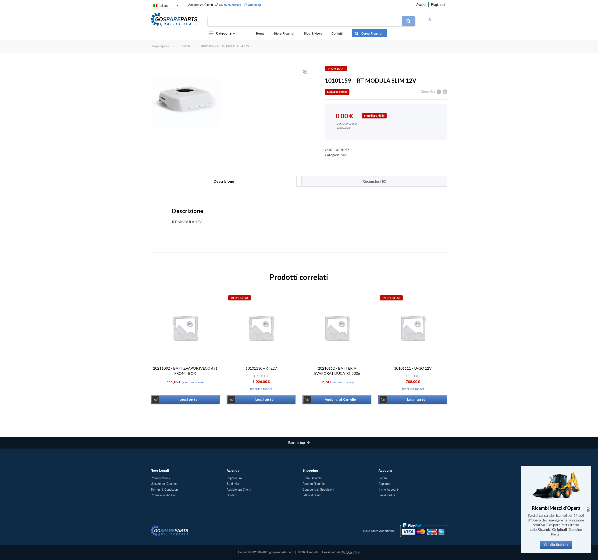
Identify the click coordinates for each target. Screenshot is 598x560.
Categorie (223, 33)
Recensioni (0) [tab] (374, 181)
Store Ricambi (284, 33)
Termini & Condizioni (164, 489)
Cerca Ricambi (371, 33)
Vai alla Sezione (556, 544)
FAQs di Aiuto (312, 495)
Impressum (234, 478)
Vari (344, 155)
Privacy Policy (160, 478)
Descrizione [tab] (224, 181)
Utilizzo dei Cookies (164, 483)
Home (260, 33)
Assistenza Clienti (239, 489)
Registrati (438, 4)
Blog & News (313, 33)
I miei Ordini (386, 495)
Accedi (421, 4)
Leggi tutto (188, 399)
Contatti (337, 33)
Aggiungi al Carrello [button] (340, 399)
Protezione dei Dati (163, 495)
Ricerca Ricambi (314, 483)
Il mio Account (388, 489)
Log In (382, 478)
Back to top (297, 442)
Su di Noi (233, 483)
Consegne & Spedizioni (318, 489)
